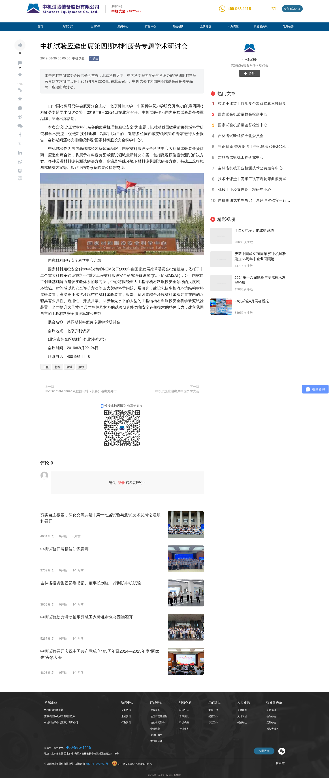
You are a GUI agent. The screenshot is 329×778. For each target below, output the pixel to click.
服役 (81, 367)
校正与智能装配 (158, 716)
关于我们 (68, 26)
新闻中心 (123, 26)
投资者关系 (261, 26)
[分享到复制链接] (20, 90)
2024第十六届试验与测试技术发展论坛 (260, 280)
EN (273, 9)
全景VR (95, 26)
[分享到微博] (20, 116)
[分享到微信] (20, 125)
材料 (57, 367)
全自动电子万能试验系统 (254, 230)
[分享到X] (20, 143)
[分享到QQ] (20, 107)
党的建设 (205, 26)
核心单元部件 (157, 722)
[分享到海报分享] (20, 170)
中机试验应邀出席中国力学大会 (177, 391)
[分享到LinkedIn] (20, 152)
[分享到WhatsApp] (20, 161)
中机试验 (249, 59)
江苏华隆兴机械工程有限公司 (60, 716)
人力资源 (233, 26)
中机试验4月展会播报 (252, 301)
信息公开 (288, 26)
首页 (40, 26)
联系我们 (280, 763)
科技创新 (178, 26)
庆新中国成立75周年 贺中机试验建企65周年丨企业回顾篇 (260, 256)
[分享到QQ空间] (20, 98)
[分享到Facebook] (20, 134)
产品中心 (150, 26)
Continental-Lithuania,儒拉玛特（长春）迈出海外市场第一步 (83, 391)
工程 (46, 367)
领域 (69, 367)
